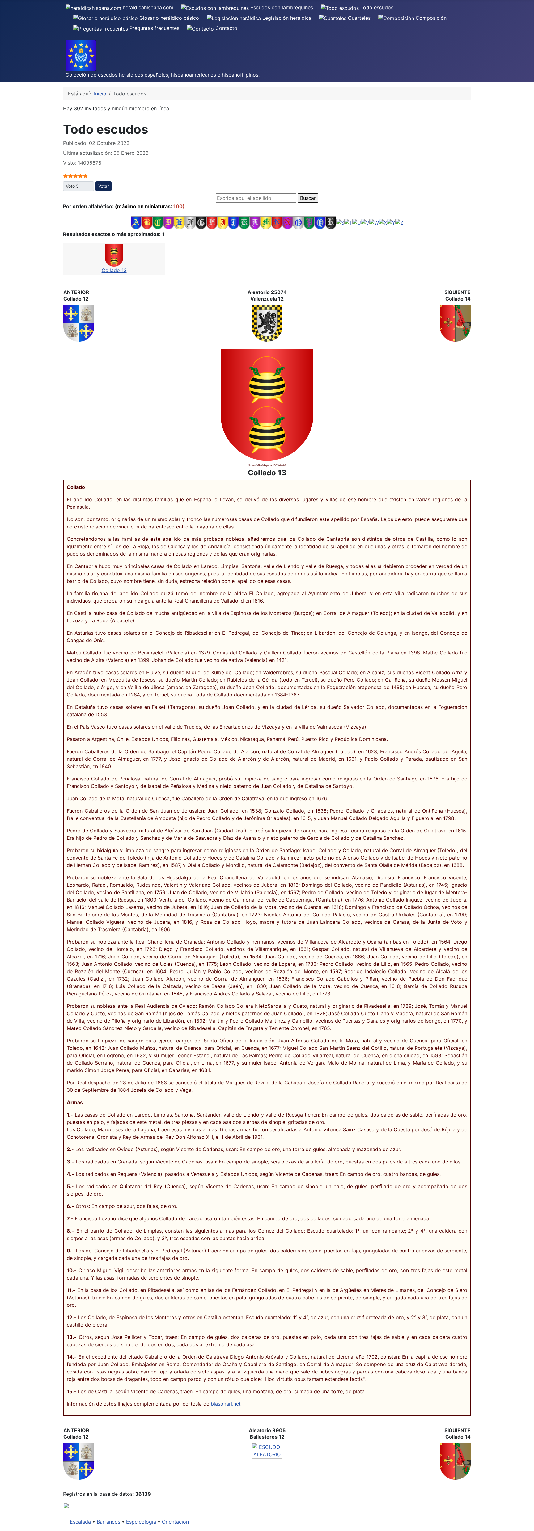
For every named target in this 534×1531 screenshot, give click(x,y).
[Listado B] (147, 222)
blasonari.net (226, 1404)
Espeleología (141, 1522)
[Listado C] (157, 222)
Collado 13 (114, 270)
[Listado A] (136, 222)
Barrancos (108, 1522)
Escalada (80, 1522)
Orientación (175, 1522)
